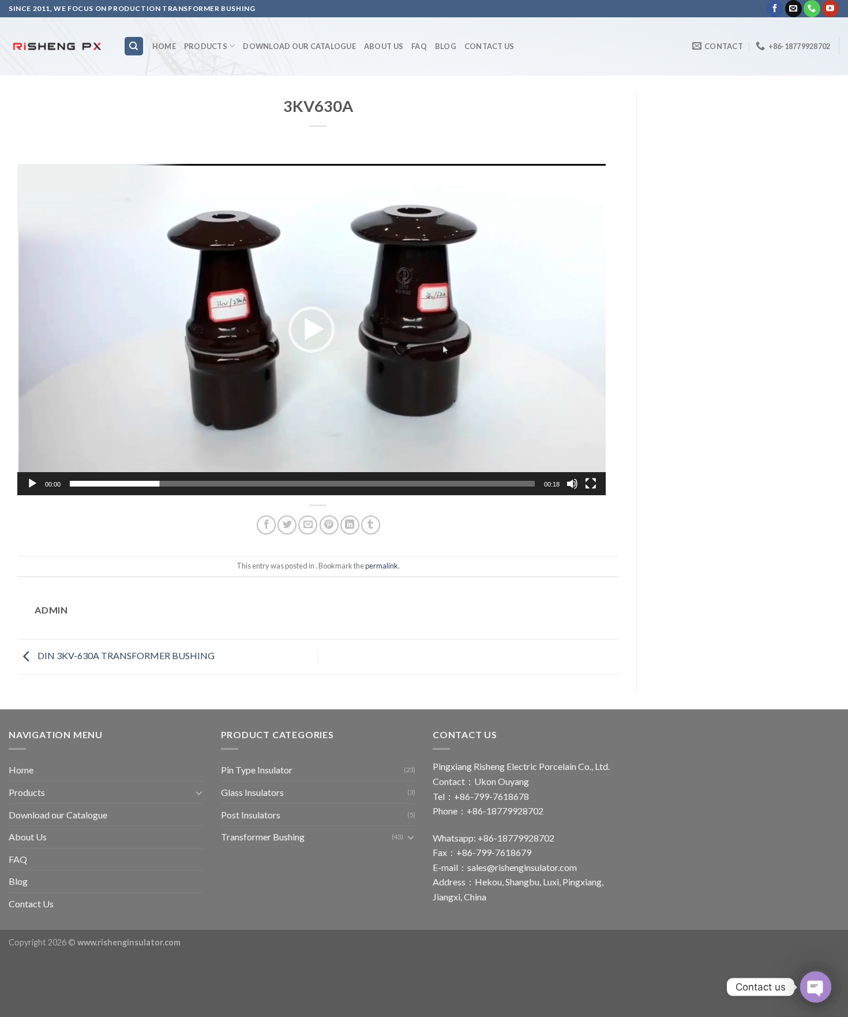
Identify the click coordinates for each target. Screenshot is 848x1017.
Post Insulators (250, 814)
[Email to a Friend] (307, 524)
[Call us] (812, 8)
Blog (445, 46)
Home (164, 46)
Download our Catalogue (299, 46)
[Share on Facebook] (266, 524)
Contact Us (489, 46)
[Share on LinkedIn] (349, 524)
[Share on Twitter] (287, 524)
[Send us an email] (793, 8)
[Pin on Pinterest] (329, 524)
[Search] (134, 46)
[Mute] (572, 483)
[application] (311, 329)
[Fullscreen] (590, 483)
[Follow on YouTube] (830, 8)
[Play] (32, 483)
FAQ (419, 46)
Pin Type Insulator (256, 769)
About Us (383, 46)
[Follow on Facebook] (775, 8)
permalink (381, 565)
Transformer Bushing (263, 836)
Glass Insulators (252, 792)
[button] (311, 329)
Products (205, 46)
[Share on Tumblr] (370, 524)
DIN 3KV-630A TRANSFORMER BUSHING (125, 655)
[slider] (302, 484)
